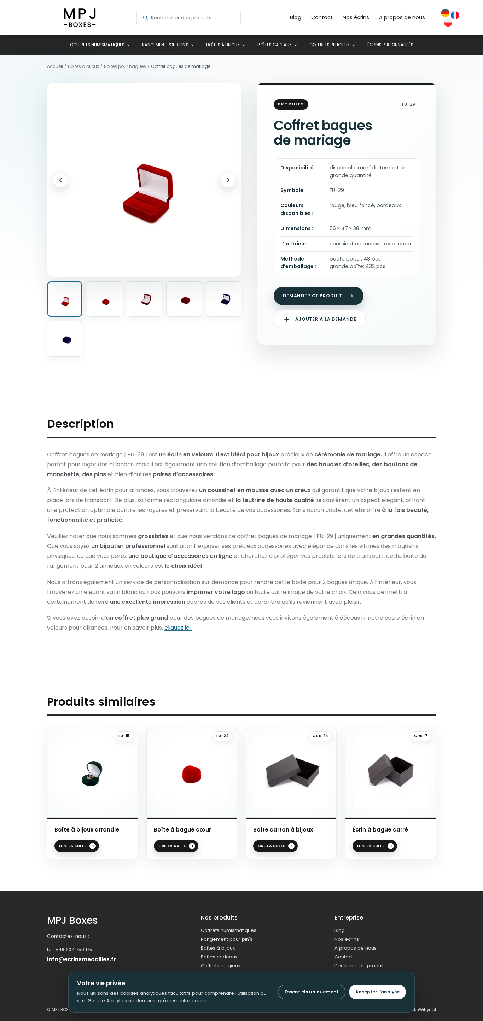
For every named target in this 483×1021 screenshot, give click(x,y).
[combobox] (193, 17)
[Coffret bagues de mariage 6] (64, 338)
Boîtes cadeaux (274, 45)
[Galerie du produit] (144, 180)
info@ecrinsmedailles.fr (81, 959)
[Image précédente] (60, 180)
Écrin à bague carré (380, 829)
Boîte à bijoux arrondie (86, 829)
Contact (322, 17)
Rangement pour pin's (165, 45)
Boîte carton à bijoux (283, 829)
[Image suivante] (228, 180)
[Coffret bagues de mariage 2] (104, 299)
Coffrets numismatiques (97, 45)
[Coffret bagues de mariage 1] (64, 299)
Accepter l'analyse (377, 992)
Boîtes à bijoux (223, 45)
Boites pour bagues (125, 66)
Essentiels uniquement (312, 992)
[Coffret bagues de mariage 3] (144, 299)
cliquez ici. (178, 628)
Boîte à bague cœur (182, 829)
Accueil (55, 66)
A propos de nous (402, 17)
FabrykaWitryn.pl (419, 1010)
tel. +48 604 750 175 (69, 949)
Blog (295, 17)
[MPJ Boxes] (80, 17)
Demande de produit (359, 965)
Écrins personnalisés (390, 45)
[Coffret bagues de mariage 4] (184, 299)
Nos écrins (356, 17)
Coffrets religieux (329, 45)
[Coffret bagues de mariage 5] (224, 299)
